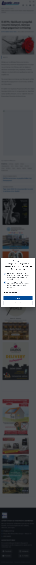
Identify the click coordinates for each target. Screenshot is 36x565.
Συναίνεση (18, 298)
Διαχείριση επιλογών (18, 303)
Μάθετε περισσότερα (10, 292)
